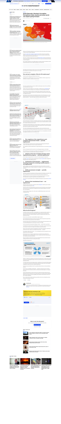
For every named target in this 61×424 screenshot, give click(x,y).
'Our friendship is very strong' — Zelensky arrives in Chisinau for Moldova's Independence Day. (14, 95)
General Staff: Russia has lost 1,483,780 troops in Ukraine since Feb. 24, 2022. (15, 26)
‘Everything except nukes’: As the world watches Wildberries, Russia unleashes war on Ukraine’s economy (25, 367)
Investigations (37, 9)
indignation (40, 184)
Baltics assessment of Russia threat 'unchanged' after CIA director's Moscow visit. (15, 130)
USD (49, 297)
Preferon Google (46, 18)
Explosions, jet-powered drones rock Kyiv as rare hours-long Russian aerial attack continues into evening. (15, 115)
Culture (33, 9)
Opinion (27, 9)
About (23, 3)
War (12, 9)
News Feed (12, 12)
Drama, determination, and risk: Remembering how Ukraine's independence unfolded (36, 367)
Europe (24, 9)
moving (50, 146)
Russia (21, 9)
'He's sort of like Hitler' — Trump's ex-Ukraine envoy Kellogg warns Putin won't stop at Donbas (14, 367)
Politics (15, 9)
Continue (26, 302)
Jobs (27, 3)
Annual (30, 297)
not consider (42, 158)
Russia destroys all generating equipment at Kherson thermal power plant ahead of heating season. (15, 123)
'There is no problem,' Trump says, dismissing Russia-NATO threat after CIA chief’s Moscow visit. (15, 32)
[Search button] (50, 9)
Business (18, 9)
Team (25, 3)
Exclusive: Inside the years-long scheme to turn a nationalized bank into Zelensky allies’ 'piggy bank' (46, 367)
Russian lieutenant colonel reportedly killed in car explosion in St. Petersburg (15, 145)
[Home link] (30, 5)
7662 (33, 185)
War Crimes (41, 9)
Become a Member (48, 3)
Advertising (30, 3)
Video (30, 9)
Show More (13, 158)
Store (33, 3)
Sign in (40, 326)
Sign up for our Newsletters (14, 3)
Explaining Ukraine (46, 9)
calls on (27, 158)
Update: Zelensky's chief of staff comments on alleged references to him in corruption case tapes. (15, 152)
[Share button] (50, 18)
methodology (47, 88)
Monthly (26, 297)
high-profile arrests (41, 57)
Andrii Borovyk (28, 283)
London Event (36, 3)
